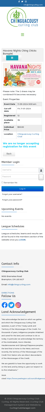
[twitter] (22, 1)
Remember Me (10, 183)
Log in (23, 189)
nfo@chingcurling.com (19, 284)
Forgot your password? (12, 200)
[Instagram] (26, 1)
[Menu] (22, 35)
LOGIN (22, 240)
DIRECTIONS (8, 293)
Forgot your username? (12, 194)
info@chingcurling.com (33, 5)
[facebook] (19, 1)
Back (9, 154)
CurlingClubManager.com (22, 408)
